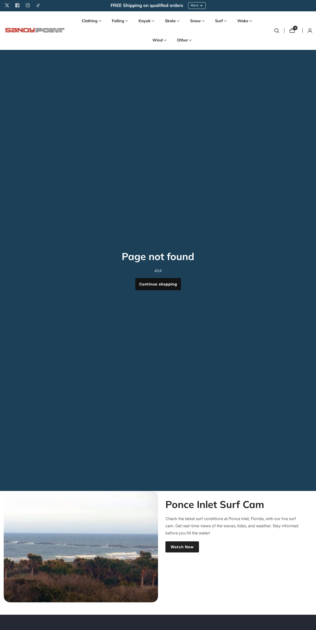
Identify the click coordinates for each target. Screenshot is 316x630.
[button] (90, 21)
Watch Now (182, 547)
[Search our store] (276, 30)
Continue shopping (158, 284)
